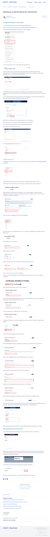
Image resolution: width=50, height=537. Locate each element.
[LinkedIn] (7, 479)
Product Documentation (13, 6)
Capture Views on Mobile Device (10, 504)
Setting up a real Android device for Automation (13, 499)
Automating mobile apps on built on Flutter (12, 508)
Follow (44, 16)
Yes (21, 486)
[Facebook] (3, 479)
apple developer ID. (27, 25)
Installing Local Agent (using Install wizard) (12, 506)
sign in (7, 518)
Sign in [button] (44, 2)
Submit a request (38, 2)
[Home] (9, 2)
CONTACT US (42, 532)
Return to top (6, 494)
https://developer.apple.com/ (29, 27)
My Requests (30, 2)
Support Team (9, 16)
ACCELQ (4, 6)
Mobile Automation (22, 6)
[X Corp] (5, 479)
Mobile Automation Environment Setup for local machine (15, 501)
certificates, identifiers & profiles (13, 29)
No (28, 486)
